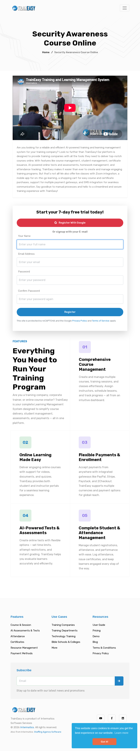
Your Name (24, 235)
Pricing (97, 630)
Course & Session (21, 624)
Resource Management (24, 647)
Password (24, 271)
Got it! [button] (104, 741)
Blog (95, 641)
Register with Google (72, 222)
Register (70, 311)
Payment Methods (22, 653)
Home (46, 52)
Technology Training (63, 636)
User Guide (99, 624)
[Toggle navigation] (124, 8)
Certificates (17, 641)
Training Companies (63, 624)
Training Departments (65, 630)
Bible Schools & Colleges (66, 641)
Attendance (18, 636)
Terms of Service (100, 320)
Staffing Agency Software (47, 732)
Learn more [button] (121, 732)
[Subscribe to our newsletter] (119, 681)
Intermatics (27, 727)
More (54, 647)
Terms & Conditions (104, 647)
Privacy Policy (79, 320)
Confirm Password (29, 290)
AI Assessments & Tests (25, 630)
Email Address (26, 253)
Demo (96, 636)
